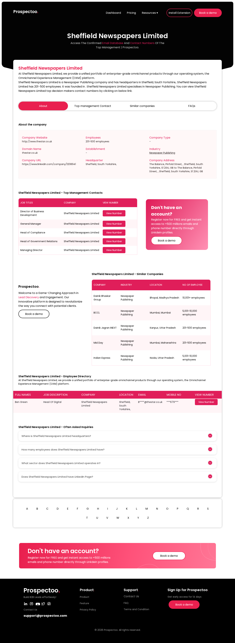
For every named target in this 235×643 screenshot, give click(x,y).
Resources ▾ (150, 13)
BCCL (97, 312)
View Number (114, 213)
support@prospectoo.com (45, 615)
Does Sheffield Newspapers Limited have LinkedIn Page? (57, 477)
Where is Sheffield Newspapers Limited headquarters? (56, 436)
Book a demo (208, 13)
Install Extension (179, 13)
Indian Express (102, 358)
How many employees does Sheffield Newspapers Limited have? (63, 449)
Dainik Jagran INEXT (105, 327)
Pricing (131, 13)
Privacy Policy (88, 609)
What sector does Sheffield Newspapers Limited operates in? (61, 463)
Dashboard (113, 13)
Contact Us (131, 596)
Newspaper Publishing (162, 153)
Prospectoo (25, 11)
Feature (84, 603)
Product (84, 597)
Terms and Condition (136, 609)
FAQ (126, 603)
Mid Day (98, 342)
